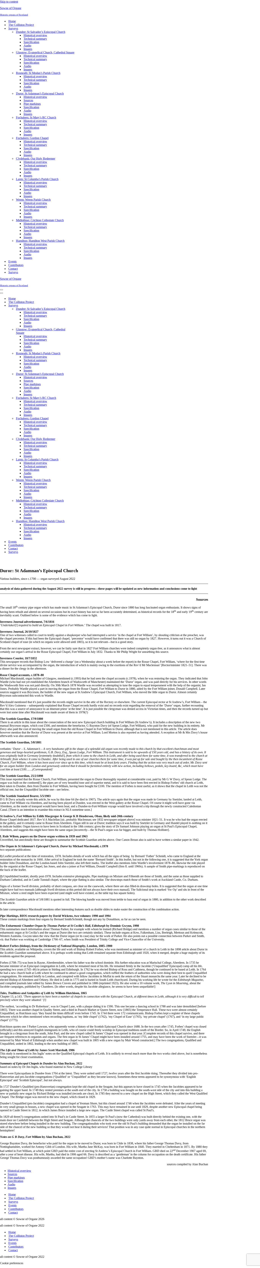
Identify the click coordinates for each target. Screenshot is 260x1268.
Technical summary (35, 38)
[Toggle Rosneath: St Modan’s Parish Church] (66, 353)
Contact (13, 268)
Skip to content (9, 1)
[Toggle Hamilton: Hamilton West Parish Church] (66, 521)
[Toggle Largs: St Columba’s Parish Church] (66, 459)
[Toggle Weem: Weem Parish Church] (66, 480)
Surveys (13, 272)
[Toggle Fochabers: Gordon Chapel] (66, 418)
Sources (28, 100)
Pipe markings (32, 103)
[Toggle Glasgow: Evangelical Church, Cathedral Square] (66, 331)
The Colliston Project (21, 24)
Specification (31, 42)
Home (12, 21)
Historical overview (35, 35)
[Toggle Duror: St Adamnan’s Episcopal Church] (66, 374)
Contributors (15, 265)
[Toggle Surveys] (66, 305)
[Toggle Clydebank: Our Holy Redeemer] (66, 439)
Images (28, 49)
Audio (27, 45)
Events (12, 261)
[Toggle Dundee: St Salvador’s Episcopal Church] (66, 309)
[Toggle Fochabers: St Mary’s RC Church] (66, 398)
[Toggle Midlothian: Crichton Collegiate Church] (66, 500)
